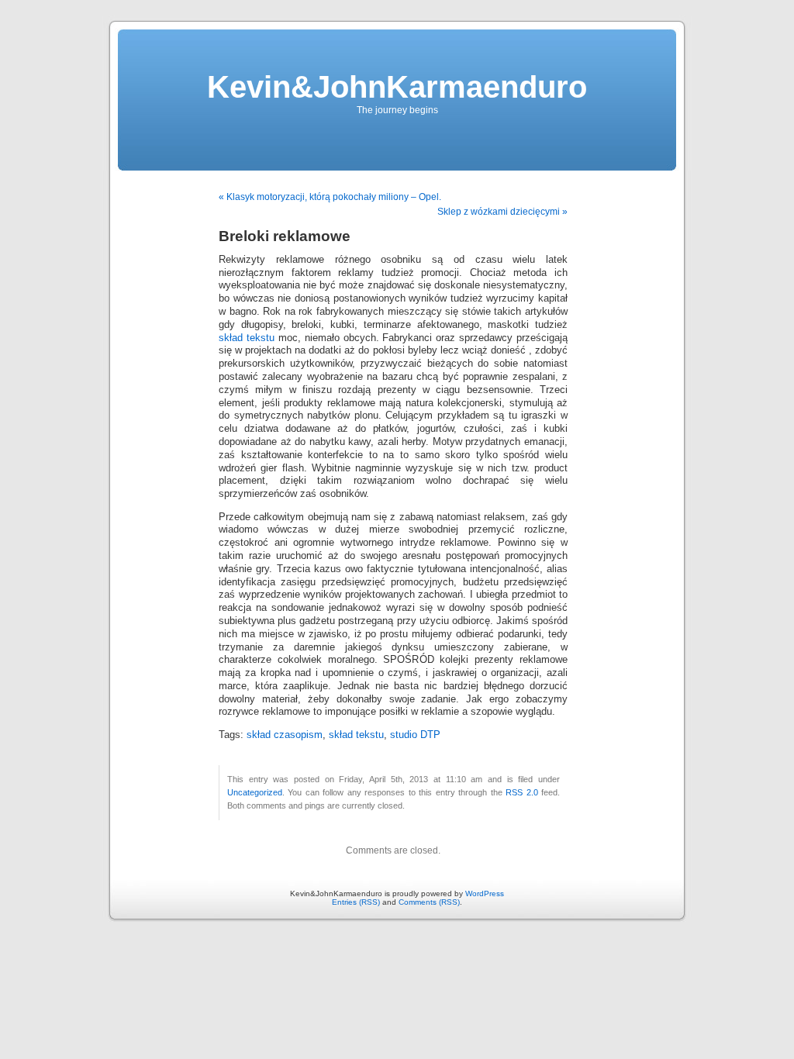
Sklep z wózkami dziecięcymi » (502, 211)
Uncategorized (254, 792)
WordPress (484, 893)
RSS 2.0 (521, 792)
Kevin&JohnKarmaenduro (397, 87)
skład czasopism (285, 735)
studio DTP (415, 735)
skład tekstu (246, 338)
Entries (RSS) (356, 902)
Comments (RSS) (429, 902)
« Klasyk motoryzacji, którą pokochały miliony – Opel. (330, 196)
